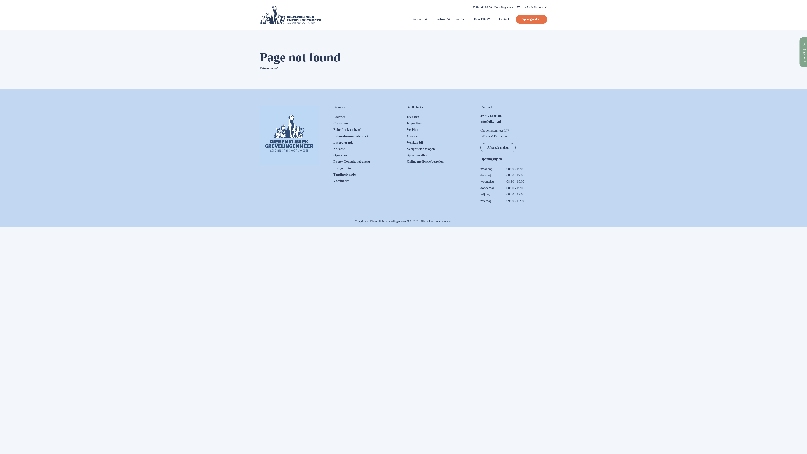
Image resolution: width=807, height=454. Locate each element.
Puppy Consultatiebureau (351, 161)
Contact (504, 19)
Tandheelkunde (344, 174)
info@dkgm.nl (490, 121)
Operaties (340, 155)
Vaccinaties (341, 181)
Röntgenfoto (342, 168)
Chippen (339, 117)
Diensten (416, 19)
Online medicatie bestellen (425, 161)
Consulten (340, 123)
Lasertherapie (343, 142)
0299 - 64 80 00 (482, 7)
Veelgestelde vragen (421, 149)
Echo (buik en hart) (347, 129)
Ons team (413, 136)
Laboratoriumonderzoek (351, 136)
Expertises (439, 19)
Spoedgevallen (531, 19)
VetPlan (460, 19)
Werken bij (415, 142)
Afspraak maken (498, 147)
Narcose (339, 149)
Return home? (269, 68)
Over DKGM (482, 19)
